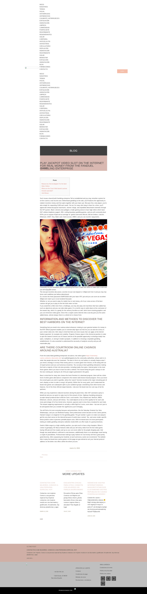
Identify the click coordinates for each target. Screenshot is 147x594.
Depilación (44, 48)
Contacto (44, 69)
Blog (41, 133)
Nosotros (44, 76)
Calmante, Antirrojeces (49, 18)
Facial (42, 11)
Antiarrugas (45, 14)
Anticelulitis (45, 41)
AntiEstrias (44, 43)
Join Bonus (45, 193)
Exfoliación (44, 20)
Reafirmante (45, 32)
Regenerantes (46, 34)
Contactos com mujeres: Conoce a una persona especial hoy (52, 550)
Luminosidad (45, 27)
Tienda (42, 9)
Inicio (42, 74)
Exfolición (44, 60)
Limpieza (43, 25)
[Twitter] (108, 578)
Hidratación (44, 23)
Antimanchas (45, 16)
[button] (78, 71)
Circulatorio (45, 46)
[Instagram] (103, 583)
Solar (42, 37)
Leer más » (30, 558)
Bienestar (44, 57)
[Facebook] (103, 578)
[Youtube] (114, 578)
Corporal (44, 39)
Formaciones (45, 136)
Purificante (44, 30)
